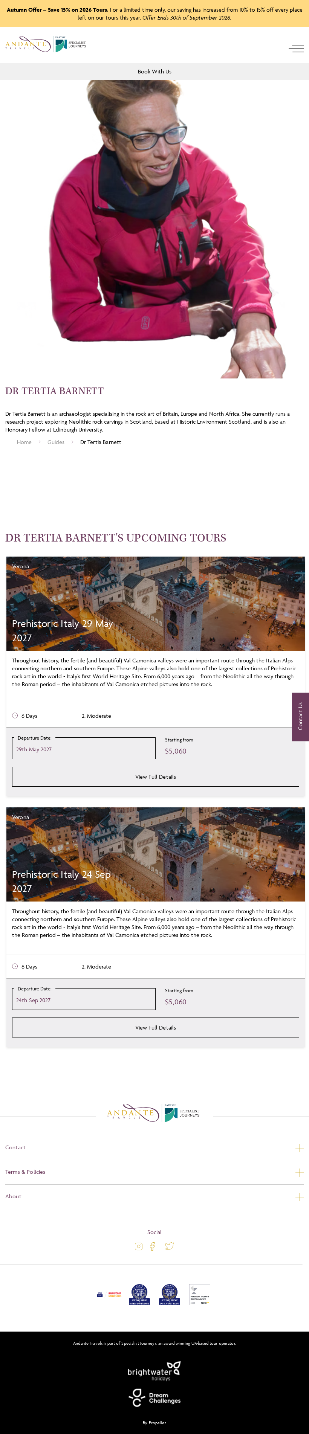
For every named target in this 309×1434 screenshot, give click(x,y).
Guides (56, 441)
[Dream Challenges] (154, 1398)
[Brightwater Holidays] (154, 1371)
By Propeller (154, 1422)
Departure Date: (35, 738)
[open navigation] (296, 48)
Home (24, 441)
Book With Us (154, 71)
